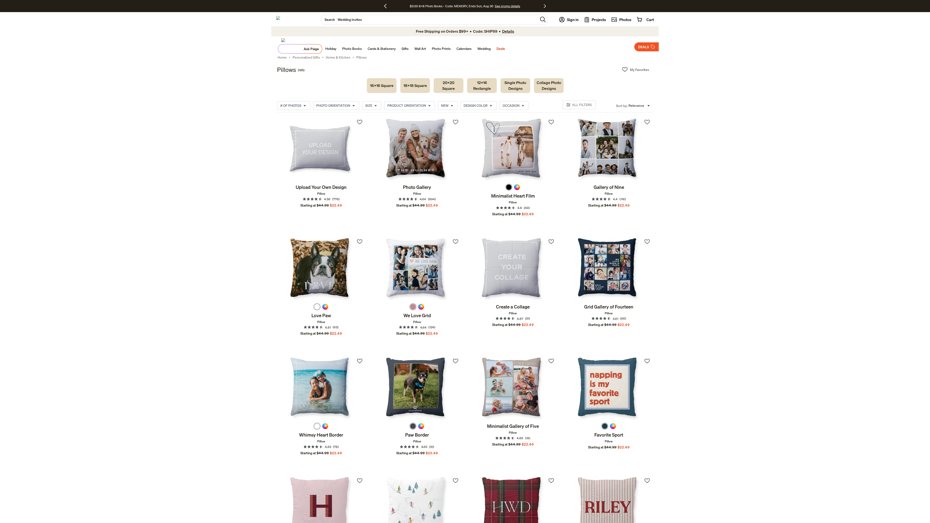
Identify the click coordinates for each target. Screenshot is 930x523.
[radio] (508, 187)
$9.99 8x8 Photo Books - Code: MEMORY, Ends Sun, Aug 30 (451, 6)
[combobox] (430, 19)
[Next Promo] (545, 6)
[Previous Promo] (387, 6)
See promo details (507, 6)
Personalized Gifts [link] (306, 57)
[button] (543, 19)
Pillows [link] (361, 57)
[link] (381, 85)
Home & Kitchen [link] (338, 57)
